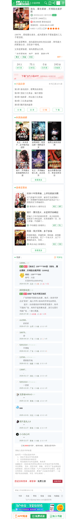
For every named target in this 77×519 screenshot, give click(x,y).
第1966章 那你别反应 (42, 22)
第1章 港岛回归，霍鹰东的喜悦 (29, 89)
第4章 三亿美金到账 (24, 101)
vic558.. (23, 320)
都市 (60, 206)
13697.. (22, 369)
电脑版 (56, 496)
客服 (42, 496)
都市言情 (48, 15)
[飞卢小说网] (22, 3)
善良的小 (33, 207)
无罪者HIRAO (25, 394)
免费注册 (41, 481)
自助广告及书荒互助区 (33, 294)
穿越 (24, 57)
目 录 (32, 110)
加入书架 (57, 516)
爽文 (17, 57)
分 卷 (19, 110)
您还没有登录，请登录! (25, 481)
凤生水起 (33, 244)
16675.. (22, 332)
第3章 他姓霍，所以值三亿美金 (29, 97)
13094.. (22, 263)
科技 (31, 57)
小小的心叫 (24, 434)
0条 (37, 326)
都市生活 (42, 207)
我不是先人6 (25, 421)
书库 (20, 496)
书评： (19, 257)
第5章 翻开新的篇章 (24, 105)
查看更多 (38, 180)
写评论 (59, 257)
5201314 (23, 345)
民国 (60, 244)
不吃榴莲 (33, 225)
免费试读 (40, 516)
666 (21, 408)
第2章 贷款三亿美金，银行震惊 (29, 93)
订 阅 (45, 110)
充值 (27, 496)
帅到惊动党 (38, 15)
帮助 (35, 496)
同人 (60, 225)
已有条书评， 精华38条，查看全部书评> (38, 446)
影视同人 (42, 225)
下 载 (57, 110)
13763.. (22, 357)
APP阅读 (22, 516)
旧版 (49, 496)
